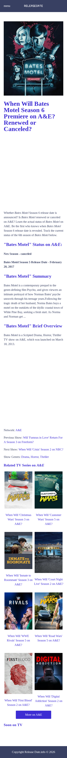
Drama (25, 456)
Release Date (32, 752)
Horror (35, 456)
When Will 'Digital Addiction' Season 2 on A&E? (48, 701)
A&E (18, 430)
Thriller (44, 456)
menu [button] (7, 5)
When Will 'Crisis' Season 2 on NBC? (41, 449)
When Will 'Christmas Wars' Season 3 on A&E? (18, 519)
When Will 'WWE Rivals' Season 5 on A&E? (18, 640)
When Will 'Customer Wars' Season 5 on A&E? (48, 519)
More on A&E (33, 714)
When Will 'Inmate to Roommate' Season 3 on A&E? (18, 580)
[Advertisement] (33, 169)
